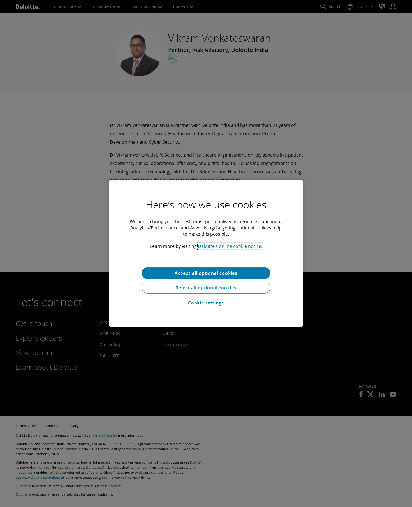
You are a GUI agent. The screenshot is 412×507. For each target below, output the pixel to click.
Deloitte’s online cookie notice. (230, 246)
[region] (206, 253)
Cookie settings (206, 303)
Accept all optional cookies (206, 273)
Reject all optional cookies (206, 288)
